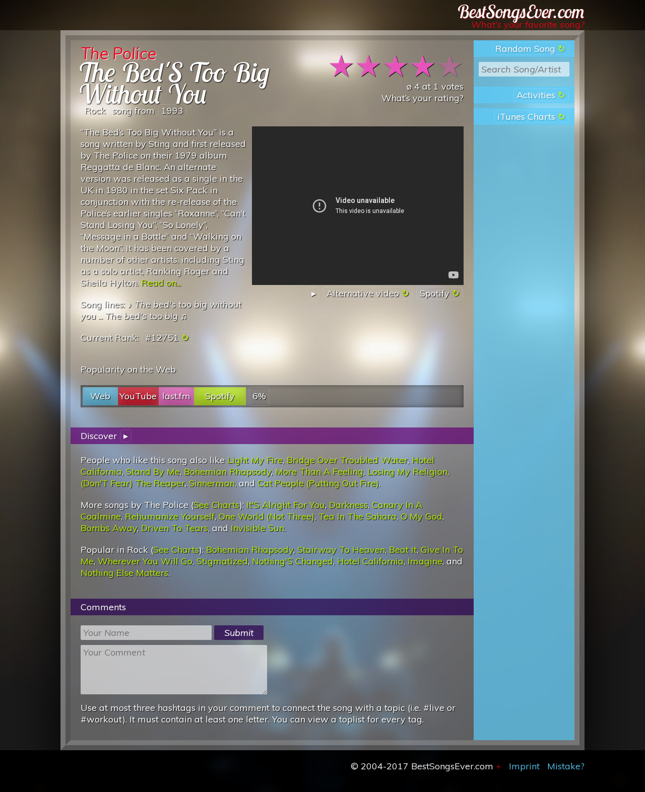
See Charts (216, 505)
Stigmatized (222, 561)
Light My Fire (255, 460)
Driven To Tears (174, 528)
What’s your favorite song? (528, 24)
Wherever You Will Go (145, 561)
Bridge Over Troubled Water (347, 460)
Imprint (524, 766)
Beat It (403, 549)
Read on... (161, 283)
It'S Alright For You (285, 505)
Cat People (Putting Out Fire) (318, 483)
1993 (172, 110)
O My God (421, 516)
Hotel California (370, 561)
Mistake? (566, 766)
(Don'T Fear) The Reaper (133, 483)
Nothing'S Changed (292, 561)
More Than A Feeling (319, 471)
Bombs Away (109, 528)
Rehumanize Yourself (170, 516)
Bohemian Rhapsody (227, 471)
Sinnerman (212, 483)
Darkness (348, 505)
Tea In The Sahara (357, 516)
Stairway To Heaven (341, 549)
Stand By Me (153, 471)
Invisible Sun (257, 528)
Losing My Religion (407, 471)
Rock (95, 110)
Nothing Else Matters (124, 573)
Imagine (425, 561)
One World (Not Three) (266, 516)
